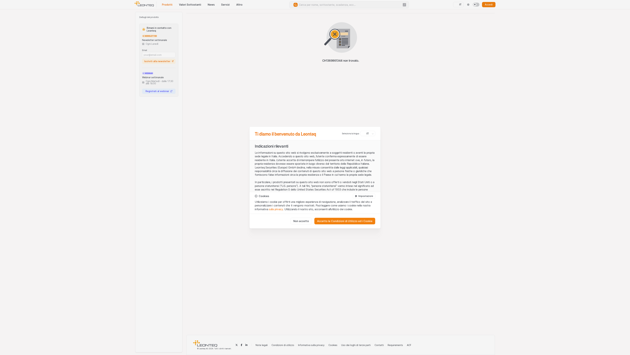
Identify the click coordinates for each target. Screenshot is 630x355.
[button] (364, 196)
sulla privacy (276, 209)
